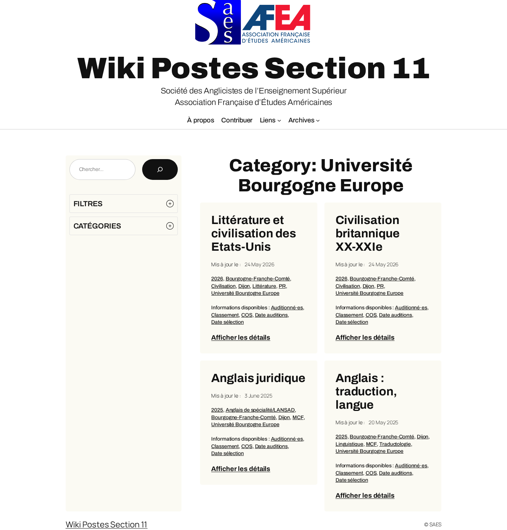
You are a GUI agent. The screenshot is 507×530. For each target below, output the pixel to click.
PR (282, 286)
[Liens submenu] (279, 120)
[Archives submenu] (318, 120)
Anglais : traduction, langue (366, 391)
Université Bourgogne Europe (245, 293)
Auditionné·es (287, 307)
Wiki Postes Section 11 (253, 68)
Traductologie (395, 444)
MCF (298, 417)
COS (246, 315)
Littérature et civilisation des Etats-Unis (253, 233)
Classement (225, 315)
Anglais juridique (258, 378)
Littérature (264, 286)
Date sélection (227, 322)
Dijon (244, 286)
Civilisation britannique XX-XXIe (368, 233)
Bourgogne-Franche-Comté (258, 279)
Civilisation (223, 286)
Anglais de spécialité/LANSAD (260, 410)
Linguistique (349, 444)
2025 (217, 410)
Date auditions (271, 315)
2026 (217, 279)
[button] (124, 204)
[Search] (160, 169)
